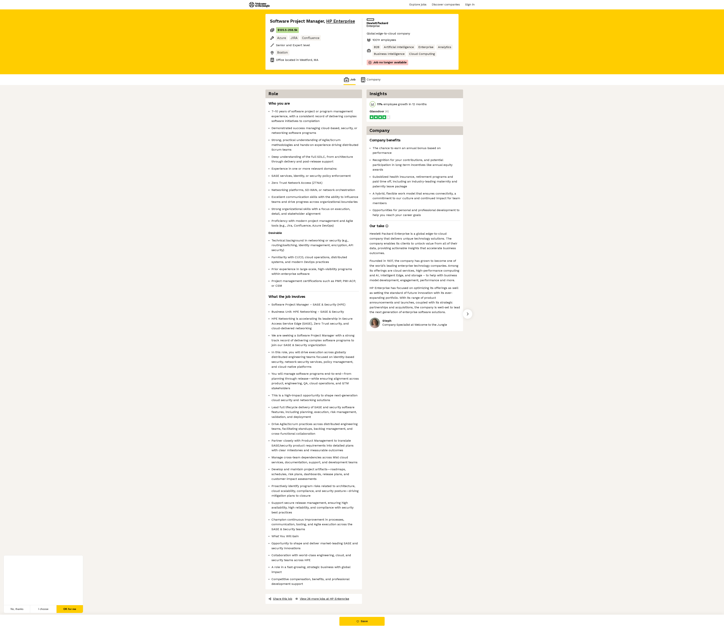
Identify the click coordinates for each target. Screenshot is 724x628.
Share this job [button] (282, 598)
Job (353, 79)
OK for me (69, 608)
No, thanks (17, 608)
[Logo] (259, 4)
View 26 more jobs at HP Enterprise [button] (324, 598)
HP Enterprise (340, 21)
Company (373, 79)
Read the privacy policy (19, 596)
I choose (43, 608)
